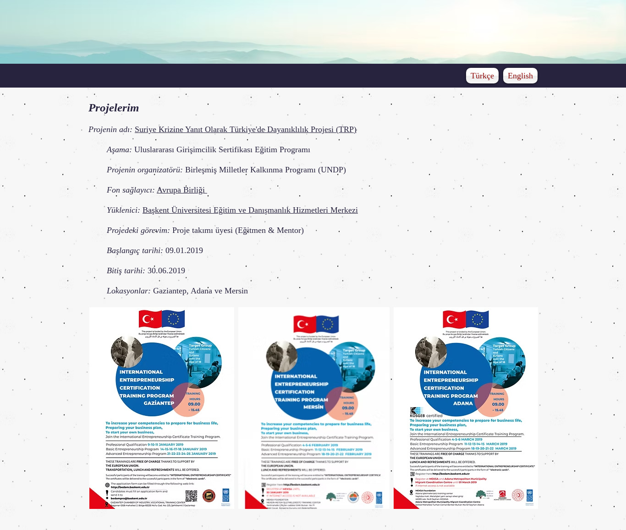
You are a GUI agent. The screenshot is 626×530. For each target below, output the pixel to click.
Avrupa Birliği (182, 189)
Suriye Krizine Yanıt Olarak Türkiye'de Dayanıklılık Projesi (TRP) (246, 129)
